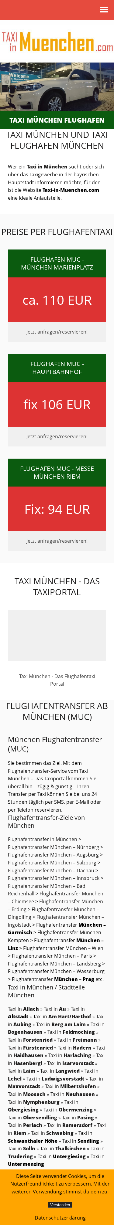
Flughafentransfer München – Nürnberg (53, 847)
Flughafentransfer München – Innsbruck (53, 878)
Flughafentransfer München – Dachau (51, 870)
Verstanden (60, 1205)
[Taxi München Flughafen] (57, 87)
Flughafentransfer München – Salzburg (52, 862)
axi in (64, 1016)
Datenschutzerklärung (60, 1217)
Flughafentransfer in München (42, 839)
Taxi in (23, 1009)
